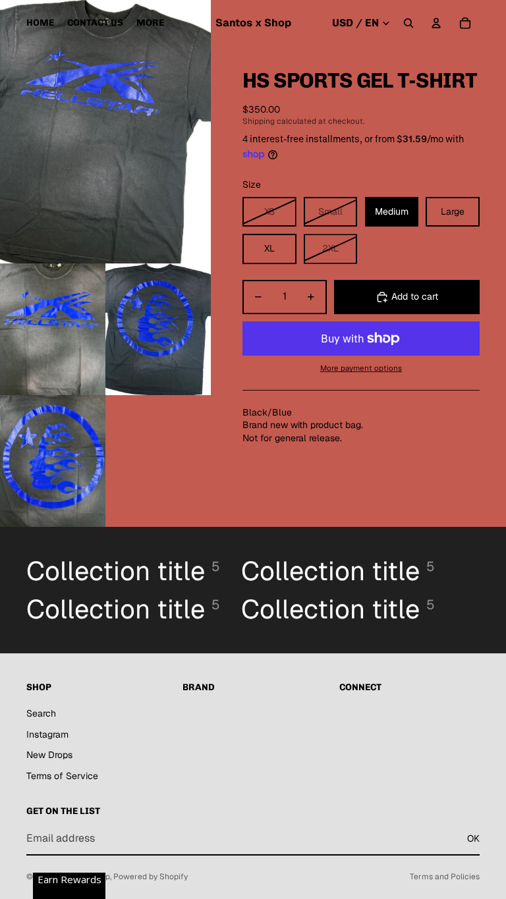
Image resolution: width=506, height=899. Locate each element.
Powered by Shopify (150, 876)
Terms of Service (62, 776)
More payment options (361, 368)
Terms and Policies (445, 876)
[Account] (436, 23)
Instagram (47, 734)
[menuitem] (150, 23)
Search (41, 713)
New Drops (49, 755)
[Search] (408, 23)
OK (473, 838)
